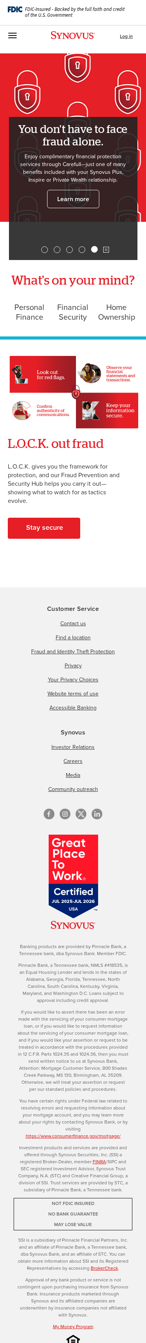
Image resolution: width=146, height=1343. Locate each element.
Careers (73, 761)
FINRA (99, 1161)
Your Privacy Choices (73, 680)
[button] (106, 250)
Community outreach (73, 789)
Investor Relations (73, 747)
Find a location (73, 637)
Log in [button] (126, 36)
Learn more (73, 199)
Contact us (73, 623)
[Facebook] (49, 814)
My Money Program (73, 1326)
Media (73, 775)
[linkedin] (97, 814)
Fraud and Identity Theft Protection (73, 652)
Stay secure (44, 527)
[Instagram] (65, 814)
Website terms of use (73, 694)
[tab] (44, 249)
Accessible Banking (73, 708)
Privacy (73, 666)
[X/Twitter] (81, 814)
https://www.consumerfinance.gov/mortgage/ (73, 1136)
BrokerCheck (104, 1268)
